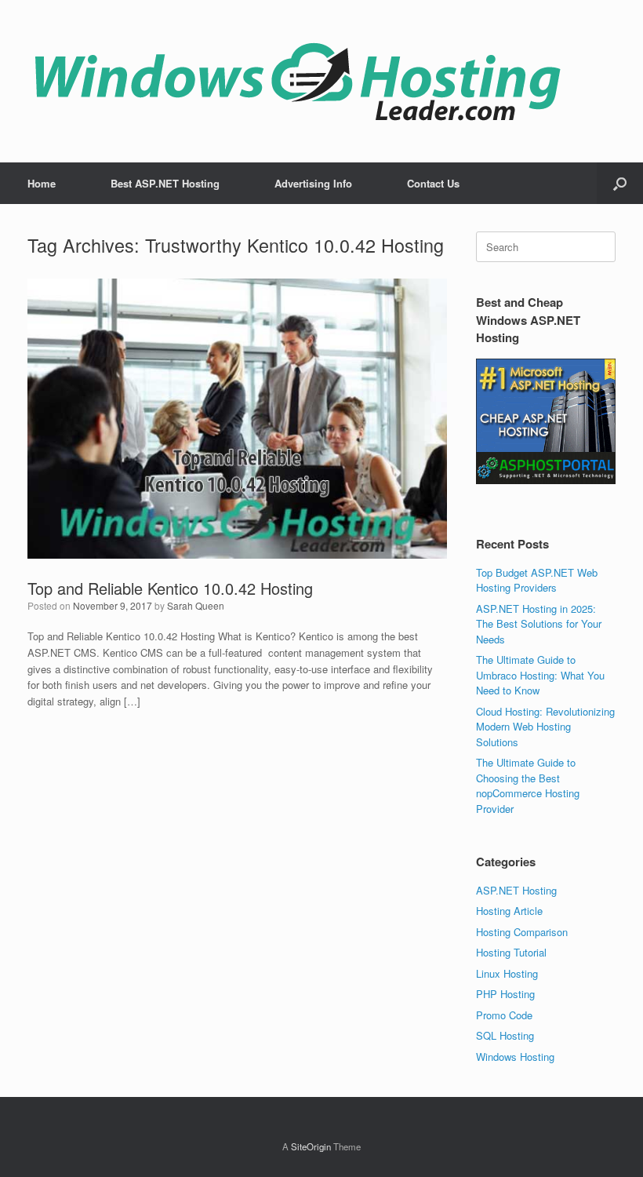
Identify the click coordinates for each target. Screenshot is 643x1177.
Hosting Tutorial (511, 952)
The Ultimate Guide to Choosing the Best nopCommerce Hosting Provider (527, 785)
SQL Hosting (505, 1035)
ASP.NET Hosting (516, 890)
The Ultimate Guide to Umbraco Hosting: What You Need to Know (540, 675)
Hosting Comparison (522, 931)
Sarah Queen (195, 605)
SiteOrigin (311, 1146)
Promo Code (504, 1015)
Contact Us (433, 183)
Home (41, 183)
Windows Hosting (515, 1056)
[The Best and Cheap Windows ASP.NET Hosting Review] (297, 81)
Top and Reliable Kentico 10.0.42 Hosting (170, 588)
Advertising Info (313, 183)
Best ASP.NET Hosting (165, 183)
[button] (620, 183)
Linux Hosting (507, 973)
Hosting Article (509, 910)
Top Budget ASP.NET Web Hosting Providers (537, 580)
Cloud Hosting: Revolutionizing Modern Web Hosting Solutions (545, 726)
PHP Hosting (505, 993)
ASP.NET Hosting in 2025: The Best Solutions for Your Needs (538, 624)
